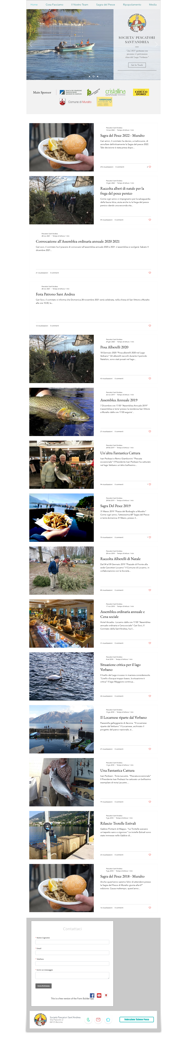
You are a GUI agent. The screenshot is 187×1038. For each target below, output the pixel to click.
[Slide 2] (93, 76)
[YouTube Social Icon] (99, 995)
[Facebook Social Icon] (92, 995)
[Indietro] (30, 44)
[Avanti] (156, 44)
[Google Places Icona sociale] (106, 995)
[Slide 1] (89, 76)
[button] (137, 65)
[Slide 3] (97, 76)
